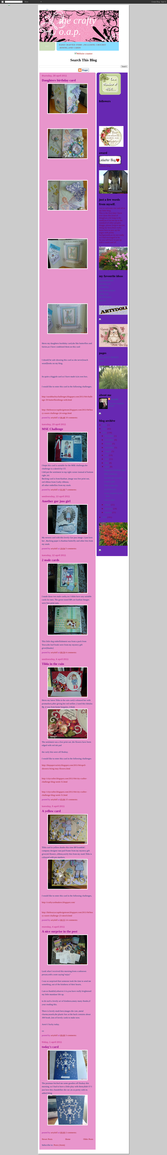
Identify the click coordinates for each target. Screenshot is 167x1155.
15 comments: (72, 799)
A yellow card (51, 811)
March (108, 505)
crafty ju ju (104, 294)
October (108, 443)
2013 (104, 425)
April (107, 467)
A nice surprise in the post (59, 931)
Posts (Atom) (59, 1145)
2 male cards (50, 560)
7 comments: (71, 490)
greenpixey (104, 287)
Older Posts (88, 1139)
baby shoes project (107, 290)
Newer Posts (47, 1139)
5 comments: (71, 548)
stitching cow (105, 284)
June (107, 459)
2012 (104, 429)
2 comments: (71, 1132)
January (108, 512)
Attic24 (102, 300)
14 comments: (72, 920)
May (107, 463)
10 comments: (72, 417)
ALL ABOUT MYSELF (109, 357)
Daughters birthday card (59, 80)
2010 (104, 517)
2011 (104, 432)
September (109, 447)
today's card (50, 1047)
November (109, 440)
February (109, 508)
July (107, 455)
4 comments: (71, 652)
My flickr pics (105, 297)
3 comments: (71, 1035)
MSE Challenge (52, 429)
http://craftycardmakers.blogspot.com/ (58, 902)
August (108, 451)
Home (67, 1139)
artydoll (114, 399)
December (109, 436)
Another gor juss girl (56, 501)
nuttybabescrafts (106, 280)
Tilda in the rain (53, 664)
